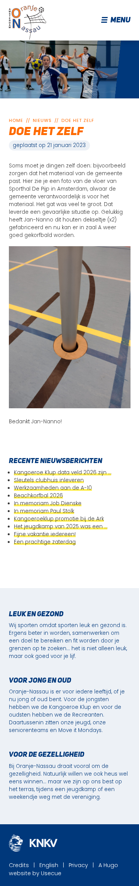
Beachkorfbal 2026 (38, 495)
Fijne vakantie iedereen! (45, 534)
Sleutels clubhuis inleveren (49, 480)
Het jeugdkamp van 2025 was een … (60, 526)
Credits (19, 865)
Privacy (78, 865)
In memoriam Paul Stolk (44, 511)
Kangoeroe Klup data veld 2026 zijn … (62, 472)
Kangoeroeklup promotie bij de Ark (59, 518)
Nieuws (42, 120)
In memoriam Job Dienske (47, 503)
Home (16, 120)
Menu (120, 20)
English (48, 865)
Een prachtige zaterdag (45, 542)
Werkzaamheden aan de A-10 (53, 488)
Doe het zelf (77, 120)
